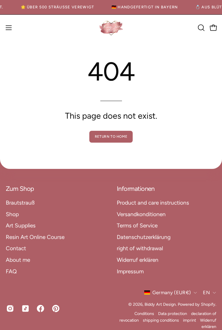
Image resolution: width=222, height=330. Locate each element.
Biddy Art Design (160, 304)
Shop (12, 214)
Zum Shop (20, 189)
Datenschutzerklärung (144, 237)
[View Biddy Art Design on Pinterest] (55, 308)
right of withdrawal (140, 248)
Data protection (172, 313)
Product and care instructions (153, 202)
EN (206, 292)
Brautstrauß (20, 202)
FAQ (11, 271)
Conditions (144, 313)
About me (18, 259)
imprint (189, 319)
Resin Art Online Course (35, 237)
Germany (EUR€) (171, 292)
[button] (201, 28)
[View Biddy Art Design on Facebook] (40, 308)
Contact (16, 248)
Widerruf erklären (137, 259)
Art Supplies (21, 225)
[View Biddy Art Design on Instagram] (10, 308)
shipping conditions (161, 319)
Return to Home (111, 137)
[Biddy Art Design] (111, 28)
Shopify (208, 304)
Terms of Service (137, 225)
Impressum (130, 271)
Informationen (136, 189)
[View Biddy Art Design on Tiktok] (25, 308)
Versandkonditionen (141, 214)
